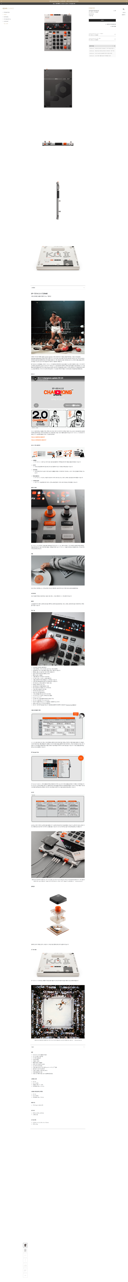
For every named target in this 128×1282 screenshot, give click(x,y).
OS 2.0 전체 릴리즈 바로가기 (39, 440)
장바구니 (123, 14)
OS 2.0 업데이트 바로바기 (38, 437)
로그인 (124, 12)
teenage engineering (94, 10)
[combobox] (102, 35)
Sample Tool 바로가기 (71, 705)
